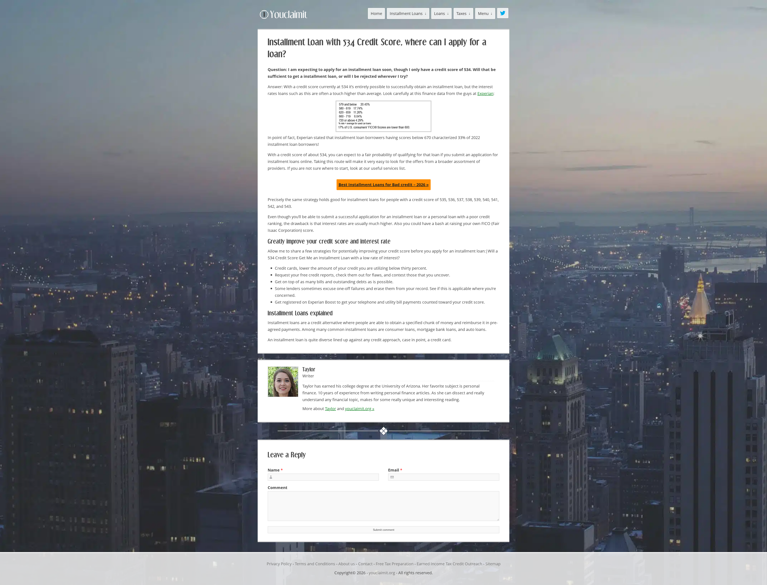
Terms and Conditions (315, 563)
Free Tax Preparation (394, 563)
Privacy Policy (279, 563)
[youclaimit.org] (290, 19)
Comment (276, 487)
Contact (365, 563)
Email (393, 470)
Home (376, 13)
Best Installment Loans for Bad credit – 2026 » (384, 184)
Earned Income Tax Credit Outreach (449, 563)
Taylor (330, 408)
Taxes (461, 13)
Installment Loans (406, 13)
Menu (483, 13)
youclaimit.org (382, 572)
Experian (485, 93)
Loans (439, 13)
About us (346, 563)
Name (274, 470)
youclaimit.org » (359, 408)
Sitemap (493, 563)
